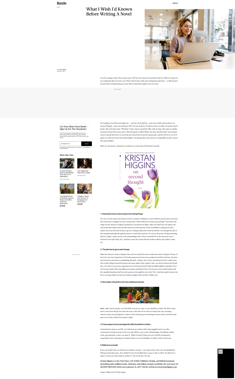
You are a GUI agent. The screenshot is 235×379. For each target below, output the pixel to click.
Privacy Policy (65, 148)
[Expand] (219, 350)
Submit (87, 143)
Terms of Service (87, 147)
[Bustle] (62, 3)
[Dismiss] (232, 350)
